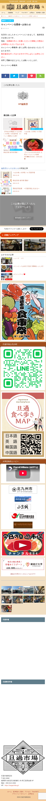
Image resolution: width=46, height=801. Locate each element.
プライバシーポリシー (19, 794)
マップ (17, 12)
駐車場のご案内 (40, 12)
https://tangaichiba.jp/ (12, 785)
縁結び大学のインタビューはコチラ (23, 574)
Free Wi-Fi (25, 12)
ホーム (3, 12)
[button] (3, 245)
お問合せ (32, 12)
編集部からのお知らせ (7, 20)
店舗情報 (10, 12)
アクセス (28, 791)
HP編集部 (23, 104)
